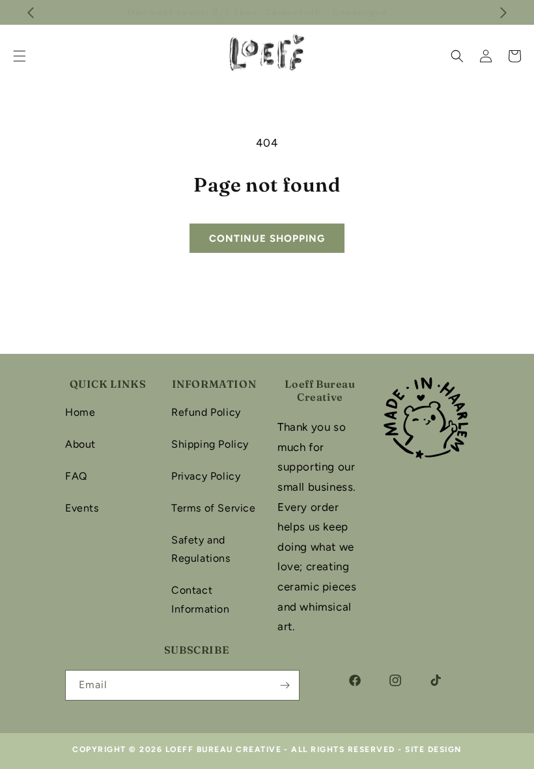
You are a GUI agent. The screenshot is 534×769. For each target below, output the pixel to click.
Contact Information (200, 599)
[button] (457, 56)
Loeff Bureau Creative (223, 749)
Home (80, 412)
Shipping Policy (210, 444)
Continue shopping (267, 238)
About (80, 444)
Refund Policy (206, 412)
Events (82, 508)
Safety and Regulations (201, 549)
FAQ (76, 476)
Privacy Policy (205, 476)
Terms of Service (213, 508)
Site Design (433, 749)
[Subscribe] (284, 685)
